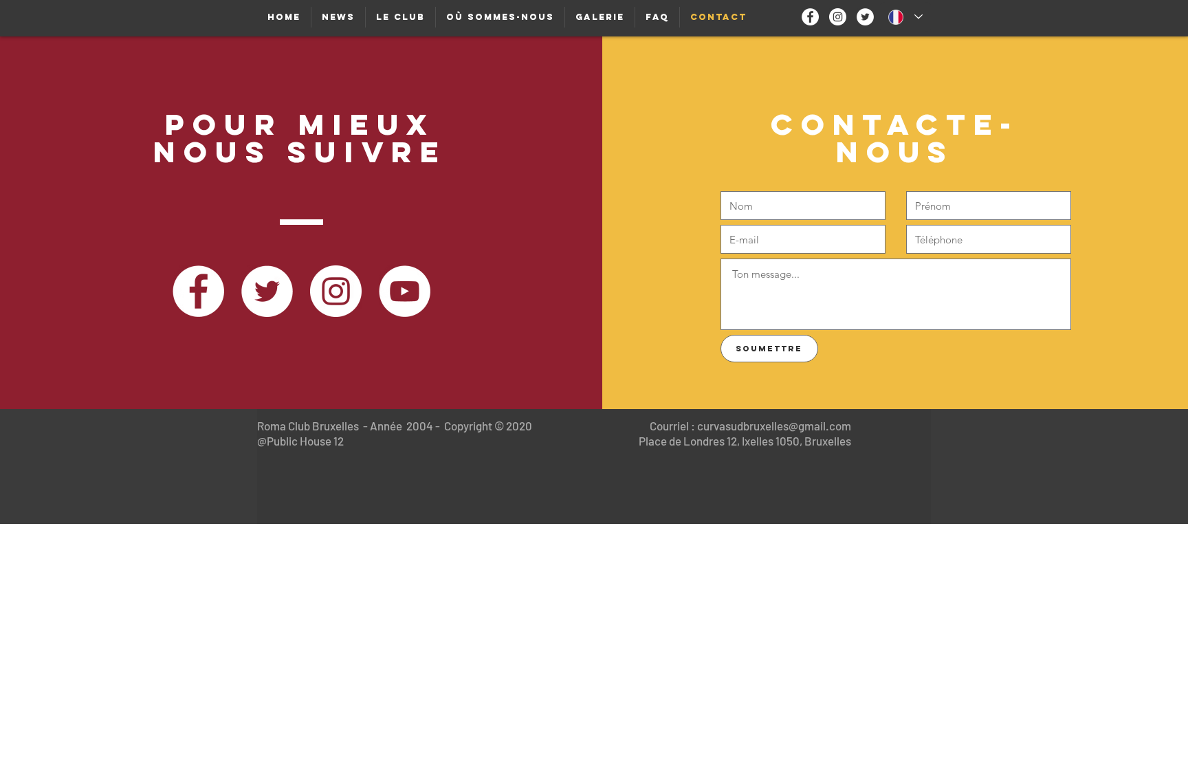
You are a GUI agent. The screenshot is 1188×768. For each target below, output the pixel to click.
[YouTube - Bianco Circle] (404, 291)
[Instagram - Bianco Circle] (837, 16)
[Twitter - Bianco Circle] (865, 16)
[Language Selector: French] (905, 17)
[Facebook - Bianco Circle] (810, 16)
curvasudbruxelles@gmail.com (774, 425)
